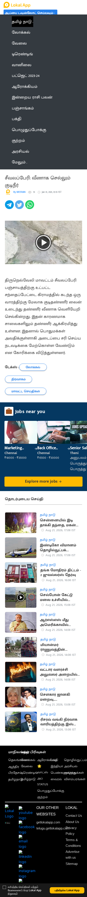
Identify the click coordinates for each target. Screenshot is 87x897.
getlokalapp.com (48, 822)
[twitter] (20, 207)
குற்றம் (42, 797)
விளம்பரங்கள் (74, 779)
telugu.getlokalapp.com (53, 828)
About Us (72, 822)
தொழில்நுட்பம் (75, 760)
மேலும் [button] (19, 162)
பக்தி (54, 760)
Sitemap (72, 864)
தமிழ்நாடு (15, 779)
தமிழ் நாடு (22, 21)
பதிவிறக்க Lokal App (67, 890)
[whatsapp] (30, 207)
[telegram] (10, 207)
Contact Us (74, 815)
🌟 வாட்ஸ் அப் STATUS (42, 775)
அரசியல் (70, 766)
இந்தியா (57, 766)
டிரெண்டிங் (29, 773)
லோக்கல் (28, 760)
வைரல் (56, 779)
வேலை (27, 766)
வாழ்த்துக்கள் (74, 773)
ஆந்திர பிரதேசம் (15, 770)
